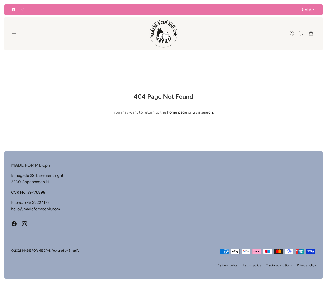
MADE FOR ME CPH (36, 251)
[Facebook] (13, 10)
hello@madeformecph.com (35, 209)
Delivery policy (227, 265)
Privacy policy (306, 265)
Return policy (252, 265)
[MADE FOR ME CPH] (163, 33)
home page (177, 112)
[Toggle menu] (16, 33)
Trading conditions (279, 265)
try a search (202, 112)
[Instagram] (22, 10)
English (307, 10)
